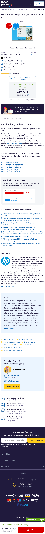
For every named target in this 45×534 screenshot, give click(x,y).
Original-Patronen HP (31, 342)
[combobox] (22, 118)
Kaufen (32, 530)
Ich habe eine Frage (12, 386)
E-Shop (12, 9)
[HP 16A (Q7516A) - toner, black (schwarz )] (22, 44)
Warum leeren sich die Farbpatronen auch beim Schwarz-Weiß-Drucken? (22, 244)
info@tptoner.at (13, 381)
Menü (40, 4)
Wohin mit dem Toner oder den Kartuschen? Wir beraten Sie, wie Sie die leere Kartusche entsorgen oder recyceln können (23, 233)
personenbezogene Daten (27, 444)
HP (28, 9)
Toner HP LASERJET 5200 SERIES (12, 165)
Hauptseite (4, 9)
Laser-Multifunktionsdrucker (12, 347)
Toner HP (6, 345)
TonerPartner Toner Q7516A (12, 198)
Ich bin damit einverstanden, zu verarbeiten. (19, 445)
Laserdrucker (27, 345)
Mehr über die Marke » (8, 286)
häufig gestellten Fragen (14, 143)
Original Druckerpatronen (11, 342)
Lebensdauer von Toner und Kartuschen (16, 236)
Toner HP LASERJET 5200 (9, 163)
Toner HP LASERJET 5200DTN (11, 167)
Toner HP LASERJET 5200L (10, 169)
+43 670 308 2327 (14, 375)
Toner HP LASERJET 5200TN (10, 171)
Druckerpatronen (20, 9)
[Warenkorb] (30, 3)
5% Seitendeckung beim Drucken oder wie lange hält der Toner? (21, 214)
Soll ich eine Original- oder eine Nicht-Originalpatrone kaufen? (21, 224)
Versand (27, 94)
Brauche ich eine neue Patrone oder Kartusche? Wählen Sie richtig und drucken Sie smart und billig (22, 219)
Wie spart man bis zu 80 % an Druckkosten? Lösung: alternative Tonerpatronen (20, 240)
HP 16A (34, 9)
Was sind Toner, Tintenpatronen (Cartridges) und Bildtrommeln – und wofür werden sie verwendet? (19, 228)
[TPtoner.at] (6, 4)
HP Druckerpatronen (25, 339)
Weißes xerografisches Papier (12, 350)
